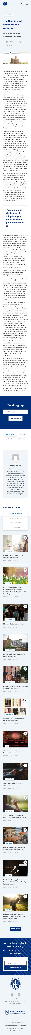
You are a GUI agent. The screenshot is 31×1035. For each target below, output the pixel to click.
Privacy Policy (15, 999)
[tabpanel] (15, 733)
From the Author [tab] (15, 514)
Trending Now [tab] (15, 523)
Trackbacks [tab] (15, 527)
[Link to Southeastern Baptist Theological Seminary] (15, 1014)
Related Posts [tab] (15, 518)
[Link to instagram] (12, 994)
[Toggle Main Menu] (27, 4)
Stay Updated (15, 418)
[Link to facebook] (19, 994)
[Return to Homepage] (15, 984)
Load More (15, 929)
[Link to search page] (22, 3)
